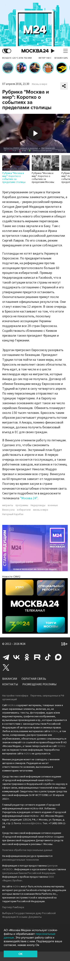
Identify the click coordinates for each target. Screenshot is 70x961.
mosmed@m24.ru (31, 823)
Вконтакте (16, 657)
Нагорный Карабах (12, 514)
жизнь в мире (40, 510)
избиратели (24, 510)
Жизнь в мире (39, 84)
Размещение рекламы (39, 684)
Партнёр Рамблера (13, 907)
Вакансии (9, 679)
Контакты (10, 684)
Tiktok (48, 657)
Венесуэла (8, 510)
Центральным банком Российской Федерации (28, 873)
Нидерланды (38, 505)
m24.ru (12, 705)
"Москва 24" (29, 498)
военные (53, 505)
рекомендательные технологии (20, 860)
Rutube (37, 657)
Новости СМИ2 (11, 576)
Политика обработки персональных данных (27, 850)
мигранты (7, 505)
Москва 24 (35, 51)
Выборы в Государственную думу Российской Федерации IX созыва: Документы (29, 915)
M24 (22, 644)
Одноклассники (27, 657)
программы (21, 505)
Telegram (6, 657)
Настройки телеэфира (15, 696)
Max (58, 657)
